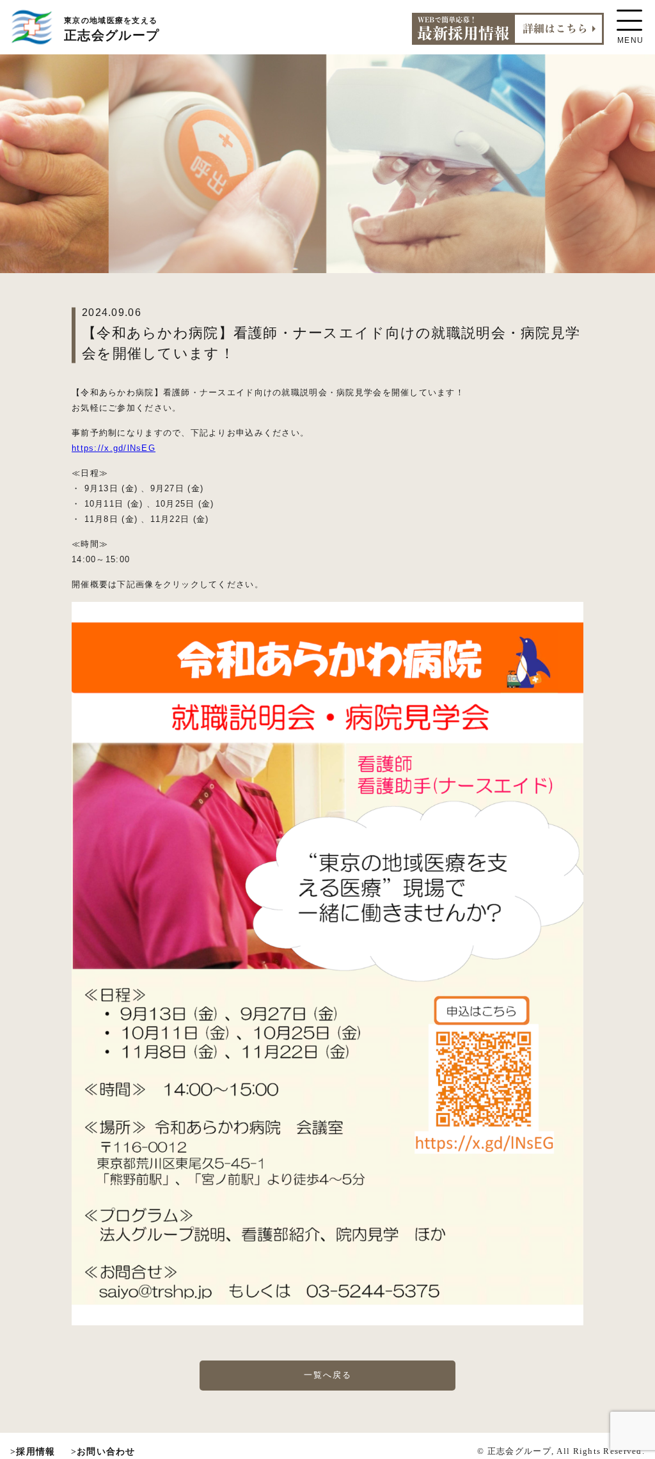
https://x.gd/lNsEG (113, 448)
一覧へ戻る (328, 1375)
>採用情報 (32, 1451)
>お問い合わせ (103, 1451)
